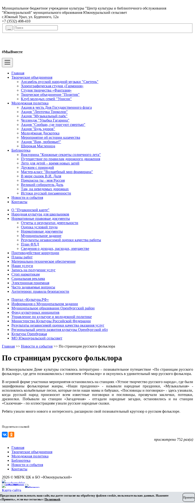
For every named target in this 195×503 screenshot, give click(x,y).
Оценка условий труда (39, 227)
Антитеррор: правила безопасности (40, 291)
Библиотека (20, 150)
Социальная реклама (28, 279)
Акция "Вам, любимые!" (41, 142)
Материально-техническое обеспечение (43, 261)
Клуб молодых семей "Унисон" (46, 99)
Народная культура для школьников (40, 214)
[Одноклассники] (11, 434)
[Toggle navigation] (7, 62)
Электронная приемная (30, 283)
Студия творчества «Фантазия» (46, 90)
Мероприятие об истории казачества (50, 137)
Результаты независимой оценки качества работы (61, 240)
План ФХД (30, 244)
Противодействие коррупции (35, 253)
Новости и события (27, 197)
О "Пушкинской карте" (30, 210)
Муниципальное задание (41, 236)
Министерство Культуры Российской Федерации (51, 321)
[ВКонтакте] (5, 434)
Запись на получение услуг (33, 270)
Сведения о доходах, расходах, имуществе (55, 248)
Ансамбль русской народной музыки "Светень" (59, 82)
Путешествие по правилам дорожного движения (60, 159)
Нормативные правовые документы (40, 218)
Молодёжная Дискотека (40, 133)
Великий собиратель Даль (42, 185)
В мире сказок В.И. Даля (41, 176)
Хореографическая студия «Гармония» (52, 86)
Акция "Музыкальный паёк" (44, 116)
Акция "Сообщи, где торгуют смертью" (53, 125)
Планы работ (22, 257)
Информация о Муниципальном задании (44, 304)
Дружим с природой (37, 167)
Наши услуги (22, 266)
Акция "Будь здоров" (38, 129)
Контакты (19, 202)
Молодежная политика (30, 103)
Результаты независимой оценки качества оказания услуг (57, 325)
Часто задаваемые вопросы (33, 287)
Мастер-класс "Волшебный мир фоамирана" (57, 172)
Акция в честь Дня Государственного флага (56, 107)
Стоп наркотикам (25, 274)
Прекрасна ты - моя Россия (43, 180)
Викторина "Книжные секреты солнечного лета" (61, 155)
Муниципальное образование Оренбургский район (53, 308)
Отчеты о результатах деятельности (49, 223)
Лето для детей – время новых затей (50, 163)
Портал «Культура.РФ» (30, 300)
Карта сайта (11, 490)
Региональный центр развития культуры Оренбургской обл (59, 330)
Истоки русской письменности (46, 193)
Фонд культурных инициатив (35, 312)
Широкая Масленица (38, 146)
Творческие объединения (31, 77)
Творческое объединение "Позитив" (50, 94)
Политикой (52, 499)
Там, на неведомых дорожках (45, 189)
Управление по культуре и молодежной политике (51, 317)
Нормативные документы (42, 231)
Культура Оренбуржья (29, 334)
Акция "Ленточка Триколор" (44, 112)
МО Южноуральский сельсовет (36, 338)
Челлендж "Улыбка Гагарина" (45, 120)
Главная (17, 73)
